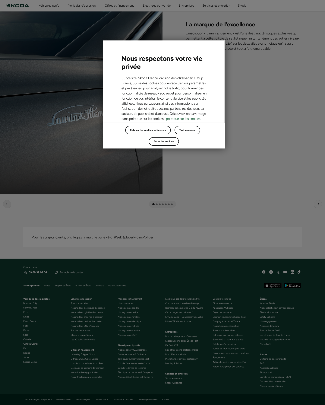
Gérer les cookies (164, 141)
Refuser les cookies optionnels (148, 130)
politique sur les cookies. (183, 119)
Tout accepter (187, 130)
